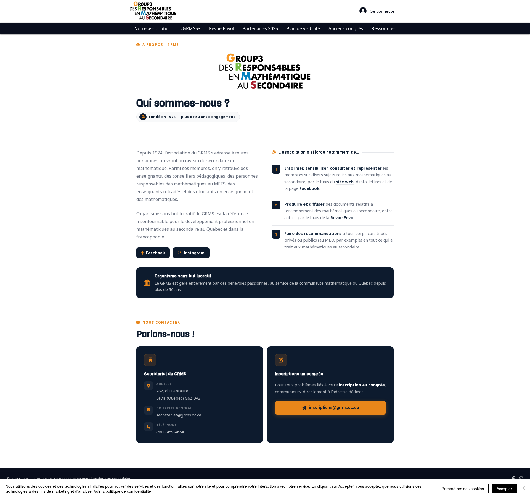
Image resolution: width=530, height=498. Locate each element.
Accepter (504, 488)
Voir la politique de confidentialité (122, 491)
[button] (153, 28)
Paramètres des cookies (463, 488)
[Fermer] (523, 489)
